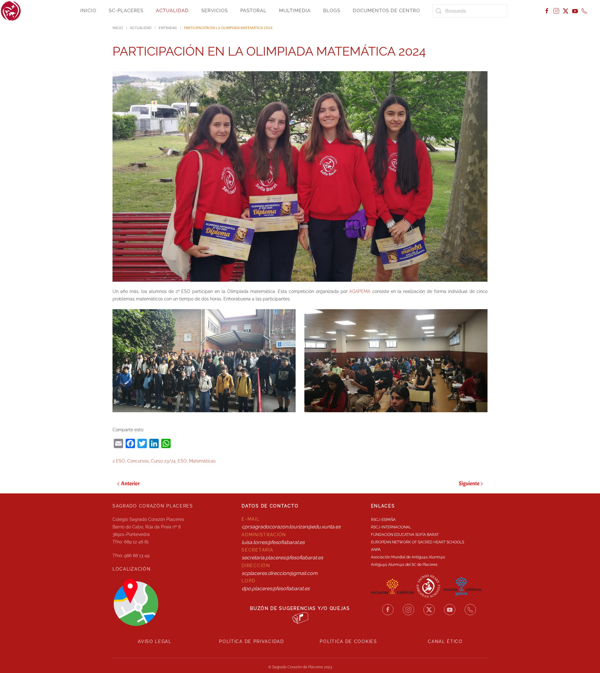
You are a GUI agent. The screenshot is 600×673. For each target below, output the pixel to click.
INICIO (88, 10)
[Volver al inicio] (11, 11)
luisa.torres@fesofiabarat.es (273, 542)
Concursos (138, 460)
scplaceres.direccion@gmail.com (280, 573)
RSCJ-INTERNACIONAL (391, 527)
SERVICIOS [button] (214, 10)
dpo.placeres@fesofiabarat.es (276, 588)
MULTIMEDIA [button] (295, 10)
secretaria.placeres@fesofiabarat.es (282, 558)
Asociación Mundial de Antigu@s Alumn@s (408, 557)
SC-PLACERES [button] (126, 10)
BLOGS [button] (331, 10)
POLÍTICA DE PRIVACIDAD (251, 641)
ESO (182, 460)
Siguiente (469, 483)
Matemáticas (202, 460)
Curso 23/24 (163, 460)
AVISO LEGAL (155, 641)
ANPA (376, 549)
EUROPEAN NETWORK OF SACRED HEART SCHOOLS (417, 542)
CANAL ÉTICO (445, 641)
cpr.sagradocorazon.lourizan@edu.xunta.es (291, 527)
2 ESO (118, 460)
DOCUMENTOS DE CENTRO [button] (386, 10)
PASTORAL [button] (253, 10)
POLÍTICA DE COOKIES (348, 641)
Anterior (130, 483)
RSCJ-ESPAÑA (383, 519)
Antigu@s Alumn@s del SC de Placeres (404, 564)
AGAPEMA (359, 291)
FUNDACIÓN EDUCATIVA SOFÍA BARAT (405, 534)
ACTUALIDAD (172, 10)
